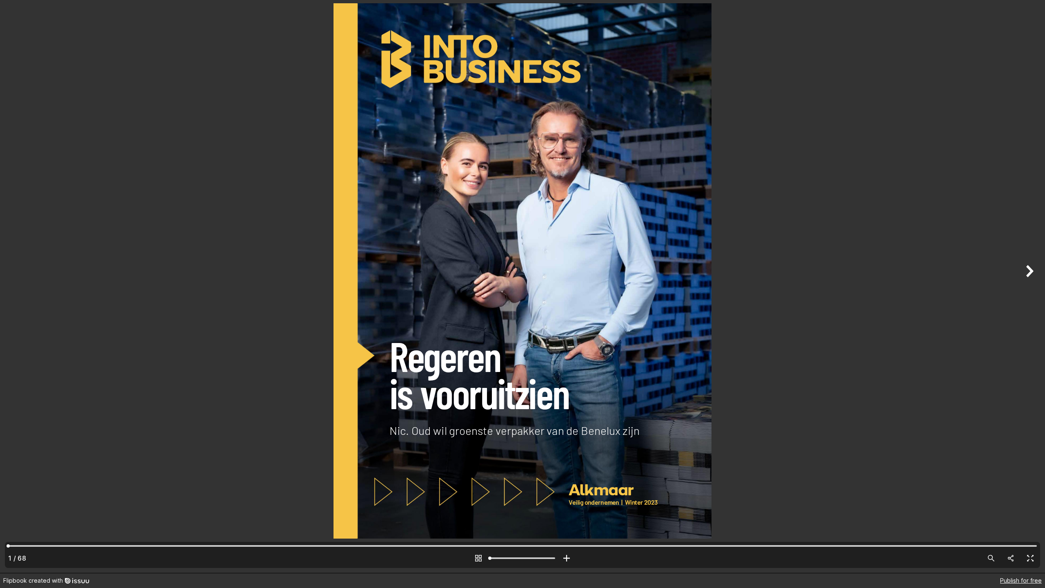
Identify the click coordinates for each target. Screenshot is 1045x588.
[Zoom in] (566, 558)
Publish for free (1021, 580)
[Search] (991, 558)
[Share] (1011, 558)
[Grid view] (478, 558)
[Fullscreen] (1030, 558)
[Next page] (1028, 286)
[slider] (522, 558)
